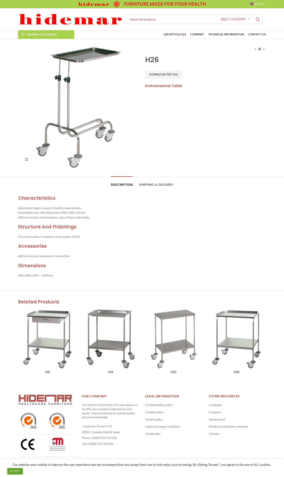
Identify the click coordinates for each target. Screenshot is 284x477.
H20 (174, 372)
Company (215, 412)
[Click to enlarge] (26, 159)
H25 (237, 372)
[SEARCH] (258, 19)
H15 (47, 372)
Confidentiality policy (159, 405)
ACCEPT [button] (15, 471)
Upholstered (217, 419)
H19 (110, 372)
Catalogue (215, 405)
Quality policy (154, 419)
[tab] (122, 182)
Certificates (152, 433)
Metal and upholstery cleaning (228, 426)
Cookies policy (154, 412)
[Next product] (264, 49)
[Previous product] (255, 49)
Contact (214, 433)
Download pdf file (163, 74)
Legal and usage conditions (162, 426)
